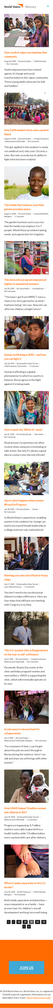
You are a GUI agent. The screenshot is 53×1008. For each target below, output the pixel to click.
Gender (35, 509)
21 (37, 922)
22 (44, 922)
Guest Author (26, 61)
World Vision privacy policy (39, 998)
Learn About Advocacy (13, 587)
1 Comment (19, 216)
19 (25, 922)
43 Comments (20, 895)
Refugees (8, 216)
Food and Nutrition (41, 214)
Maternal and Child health (15, 141)
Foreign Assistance (41, 139)
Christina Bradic (25, 434)
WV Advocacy (25, 892)
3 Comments (32, 820)
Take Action (22, 366)
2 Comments (29, 587)
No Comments (12, 64)
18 (19, 922)
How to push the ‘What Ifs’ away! (23, 429)
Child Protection (40, 61)
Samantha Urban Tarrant (28, 363)
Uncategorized (38, 289)
